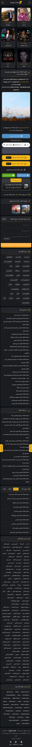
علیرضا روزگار (15, 620)
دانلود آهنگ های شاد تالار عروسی (20, 404)
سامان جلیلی (10, 595)
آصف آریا (26, 547)
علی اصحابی (6, 620)
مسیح (17, 655)
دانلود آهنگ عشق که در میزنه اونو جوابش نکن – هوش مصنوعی (16, 361)
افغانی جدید (26, 266)
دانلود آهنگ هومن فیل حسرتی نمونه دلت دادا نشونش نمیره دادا (17, 445)
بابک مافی (26, 572)
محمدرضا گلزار (7, 648)
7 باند (27, 544)
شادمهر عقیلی (5, 610)
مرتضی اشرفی (25, 651)
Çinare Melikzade (10, 695)
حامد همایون (17, 579)
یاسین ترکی (26, 680)
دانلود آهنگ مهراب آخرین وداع (21, 476)
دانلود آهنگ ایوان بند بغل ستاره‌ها (20, 337)
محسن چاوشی (6, 642)
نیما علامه (13, 667)
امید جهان (19, 557)
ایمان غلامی (26, 569)
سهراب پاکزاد (10, 598)
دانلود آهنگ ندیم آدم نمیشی (21, 340)
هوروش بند (26, 670)
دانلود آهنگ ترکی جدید (9, 195)
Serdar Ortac (15, 714)
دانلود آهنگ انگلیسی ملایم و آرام (20, 400)
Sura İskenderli (25, 720)
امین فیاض (9, 566)
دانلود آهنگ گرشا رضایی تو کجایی (20, 524)
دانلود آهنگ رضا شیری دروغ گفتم (20, 516)
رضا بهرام (18, 595)
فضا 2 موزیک (14, 2)
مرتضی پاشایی (15, 651)
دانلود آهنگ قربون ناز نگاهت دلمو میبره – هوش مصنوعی (16, 351)
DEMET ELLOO (16, 698)
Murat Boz (18, 711)
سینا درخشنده (15, 607)
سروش (27, 598)
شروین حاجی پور (6, 613)
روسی (17, 298)
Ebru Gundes (6, 698)
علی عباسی (26, 626)
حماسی (11, 298)
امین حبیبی (11, 563)
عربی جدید (26, 262)
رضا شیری (12, 585)
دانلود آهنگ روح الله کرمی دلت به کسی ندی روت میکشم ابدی (16, 426)
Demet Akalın (25, 698)
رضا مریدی (26, 588)
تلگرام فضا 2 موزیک (15, 136)
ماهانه (10, 489)
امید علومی (11, 557)
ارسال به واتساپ (7, 175)
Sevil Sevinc (6, 714)
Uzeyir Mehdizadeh (14, 720)
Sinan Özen (12, 717)
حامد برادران (6, 576)
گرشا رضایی (7, 673)
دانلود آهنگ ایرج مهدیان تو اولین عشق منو (18, 318)
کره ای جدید (26, 271)
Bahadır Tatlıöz (25, 692)
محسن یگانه (26, 645)
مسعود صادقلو (25, 655)
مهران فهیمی (25, 664)
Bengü (17, 692)
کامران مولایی (25, 673)
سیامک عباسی (25, 604)
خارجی (18, 275)
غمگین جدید (26, 294)
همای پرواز (5, 667)
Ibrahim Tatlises (25, 705)
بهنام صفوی (25, 576)
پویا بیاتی (11, 670)
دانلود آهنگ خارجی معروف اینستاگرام (19, 397)
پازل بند (18, 670)
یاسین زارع (17, 680)
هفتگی (16, 489)
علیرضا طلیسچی (8, 629)
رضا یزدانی (9, 588)
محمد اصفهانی (16, 645)
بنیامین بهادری (17, 572)
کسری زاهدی (16, 673)
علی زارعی (26, 623)
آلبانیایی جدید (14, 280)
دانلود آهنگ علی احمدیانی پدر (21, 457)
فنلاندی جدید (25, 303)
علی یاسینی (17, 629)
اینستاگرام (15, 744)
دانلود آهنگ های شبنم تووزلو (15, 170)
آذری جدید (17, 262)
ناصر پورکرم (26, 667)
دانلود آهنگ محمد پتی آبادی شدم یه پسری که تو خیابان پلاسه (16, 329)
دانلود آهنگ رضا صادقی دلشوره (21, 503)
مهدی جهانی (7, 658)
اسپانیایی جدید (25, 280)
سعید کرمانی (19, 598)
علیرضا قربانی (25, 632)
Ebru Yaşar (26, 702)
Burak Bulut (26, 695)
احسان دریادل (6, 547)
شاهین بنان (26, 613)
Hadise (5, 702)
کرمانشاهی (9, 257)
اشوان (18, 553)
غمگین (17, 266)
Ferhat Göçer (12, 702)
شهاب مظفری (16, 617)
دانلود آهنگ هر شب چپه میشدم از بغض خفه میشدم (15, 422)
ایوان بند (18, 569)
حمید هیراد (26, 585)
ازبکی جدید (9, 271)
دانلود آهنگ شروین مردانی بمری (20, 472)
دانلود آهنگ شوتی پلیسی (22, 394)
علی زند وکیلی (18, 623)
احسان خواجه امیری (17, 547)
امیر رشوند (26, 560)
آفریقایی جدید (9, 275)
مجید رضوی (8, 639)
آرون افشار (6, 544)
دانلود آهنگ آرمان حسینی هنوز (21, 344)
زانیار (4, 591)
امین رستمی (17, 566)
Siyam (18, 724)
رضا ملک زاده (18, 588)
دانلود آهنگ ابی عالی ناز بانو (21, 315)
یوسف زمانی (9, 680)
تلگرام (21, 744)
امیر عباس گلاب (17, 560)
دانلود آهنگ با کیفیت (15, 158)
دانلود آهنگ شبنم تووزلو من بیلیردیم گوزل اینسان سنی (16, 73)
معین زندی (26, 658)
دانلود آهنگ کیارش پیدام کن (21, 511)
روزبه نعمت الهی (17, 591)
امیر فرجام (26, 563)
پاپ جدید (26, 257)
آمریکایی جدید (8, 262)
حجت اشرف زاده (25, 582)
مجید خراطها (17, 639)
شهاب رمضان (25, 617)
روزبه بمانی (26, 591)
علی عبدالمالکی (17, 626)
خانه (28, 128)
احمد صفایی (26, 553)
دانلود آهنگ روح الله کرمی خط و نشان (19, 431)
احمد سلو (8, 550)
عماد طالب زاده (16, 632)
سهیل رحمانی (25, 601)
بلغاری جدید (26, 298)
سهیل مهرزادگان (15, 601)
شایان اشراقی (16, 613)
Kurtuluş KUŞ (18, 708)
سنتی (10, 284)
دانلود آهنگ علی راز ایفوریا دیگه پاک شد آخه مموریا (16, 419)
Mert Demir (26, 711)
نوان (19, 667)
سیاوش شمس (15, 604)
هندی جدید (26, 284)
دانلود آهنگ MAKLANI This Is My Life (19, 347)
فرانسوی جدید (15, 289)
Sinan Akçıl (20, 717)
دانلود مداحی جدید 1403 (23, 388)
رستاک (19, 585)
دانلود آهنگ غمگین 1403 (22, 391)
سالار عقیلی (26, 595)
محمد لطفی (26, 648)
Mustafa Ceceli (9, 711)
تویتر (10, 744)
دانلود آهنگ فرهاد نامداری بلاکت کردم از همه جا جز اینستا (16, 436)
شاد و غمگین (25, 289)
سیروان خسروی (25, 607)
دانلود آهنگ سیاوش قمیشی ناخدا (20, 356)
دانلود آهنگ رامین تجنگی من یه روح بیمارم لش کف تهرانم (16, 480)
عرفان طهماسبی (25, 620)
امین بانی (18, 563)
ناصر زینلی (8, 664)
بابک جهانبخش (9, 569)
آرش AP (22, 544)
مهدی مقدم (26, 661)
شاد (11, 266)
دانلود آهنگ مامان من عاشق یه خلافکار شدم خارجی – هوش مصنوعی (15, 367)
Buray (18, 695)
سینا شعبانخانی (25, 610)
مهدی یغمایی (9, 661)
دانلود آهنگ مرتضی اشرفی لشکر (20, 528)
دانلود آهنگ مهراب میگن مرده (21, 507)
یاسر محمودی (13, 677)
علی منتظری (26, 629)
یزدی (11, 294)
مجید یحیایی (25, 642)
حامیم (9, 579)
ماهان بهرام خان (16, 636)
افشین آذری (11, 553)
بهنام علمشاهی (16, 576)
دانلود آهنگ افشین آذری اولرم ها (20, 334)
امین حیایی (26, 566)
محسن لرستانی (16, 642)
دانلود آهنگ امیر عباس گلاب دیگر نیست (18, 494)
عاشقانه (17, 284)
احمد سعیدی (17, 550)
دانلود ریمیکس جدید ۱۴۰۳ (22, 381)
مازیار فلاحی (26, 636)
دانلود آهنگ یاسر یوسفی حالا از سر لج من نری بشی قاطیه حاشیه (16, 323)
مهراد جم (18, 661)
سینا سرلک (6, 607)
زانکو (9, 591)
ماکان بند (7, 636)
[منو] (29, 2)
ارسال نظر (6, 239)
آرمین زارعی (14, 544)
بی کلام (17, 271)
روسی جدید (26, 275)
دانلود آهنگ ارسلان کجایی (22, 520)
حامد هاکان (26, 579)
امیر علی (8, 560)
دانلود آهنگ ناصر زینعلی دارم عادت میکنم (18, 499)
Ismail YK (26, 708)
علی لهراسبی (7, 626)
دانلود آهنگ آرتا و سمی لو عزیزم (21, 372)
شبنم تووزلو (22, 128)
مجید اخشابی (25, 639)
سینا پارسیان (15, 610)
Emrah (19, 702)
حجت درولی (16, 582)
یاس (28, 677)
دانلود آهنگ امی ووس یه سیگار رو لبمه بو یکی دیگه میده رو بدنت (15, 461)
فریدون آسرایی (6, 632)
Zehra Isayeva (25, 724)
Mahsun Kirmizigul (8, 708)
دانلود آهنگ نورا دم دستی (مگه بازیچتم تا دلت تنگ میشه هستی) (16, 467)
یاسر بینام (21, 677)
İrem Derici (6, 705)
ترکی (18, 294)
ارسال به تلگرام (22, 175)
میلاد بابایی (17, 664)
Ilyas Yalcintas (14, 705)
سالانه (4, 489)
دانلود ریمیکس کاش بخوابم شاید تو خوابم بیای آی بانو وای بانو (16, 451)
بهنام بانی (8, 572)
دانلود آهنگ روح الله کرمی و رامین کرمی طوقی (17, 441)
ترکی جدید (18, 257)
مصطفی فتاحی (9, 655)
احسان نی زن (25, 550)
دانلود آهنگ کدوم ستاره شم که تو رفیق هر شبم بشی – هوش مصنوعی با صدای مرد (16, 376)
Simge (27, 717)
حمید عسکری (7, 582)
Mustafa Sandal (25, 714)
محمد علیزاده (6, 645)
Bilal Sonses (10, 692)
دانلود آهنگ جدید (24, 82)
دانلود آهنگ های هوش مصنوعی (20, 385)
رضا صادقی (5, 585)
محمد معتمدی (17, 648)
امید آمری (26, 557)
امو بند (4, 553)
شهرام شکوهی (6, 617)
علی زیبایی (9, 623)
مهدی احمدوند (17, 658)
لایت (4, 298)
